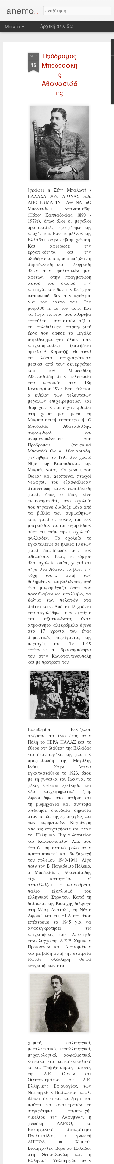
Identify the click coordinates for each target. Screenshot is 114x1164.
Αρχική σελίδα (56, 26)
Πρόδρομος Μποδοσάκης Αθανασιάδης (59, 74)
